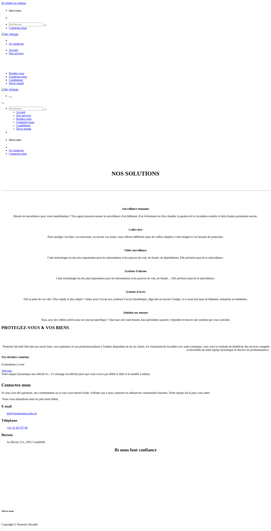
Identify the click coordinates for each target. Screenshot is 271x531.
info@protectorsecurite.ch (22, 413)
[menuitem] (13, 50)
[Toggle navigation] (10, 96)
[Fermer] (2, 103)
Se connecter (16, 43)
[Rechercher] (45, 25)
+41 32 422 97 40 (17, 427)
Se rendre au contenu (13, 3)
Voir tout (6, 370)
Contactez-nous (18, 28)
